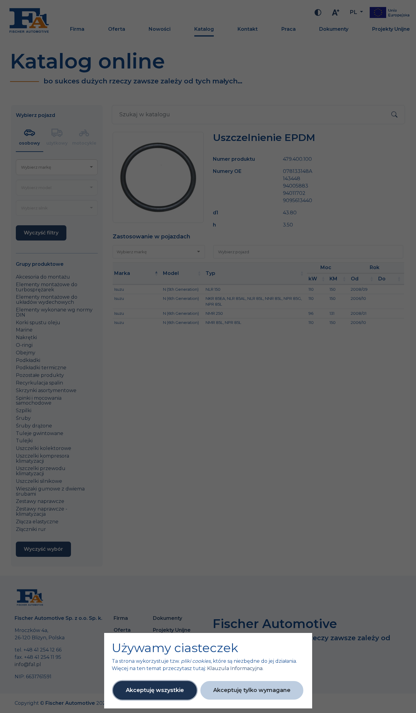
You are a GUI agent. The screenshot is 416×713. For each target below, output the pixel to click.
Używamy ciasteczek (175, 648)
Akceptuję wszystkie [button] (155, 690)
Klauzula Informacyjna (235, 668)
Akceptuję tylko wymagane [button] (252, 690)
